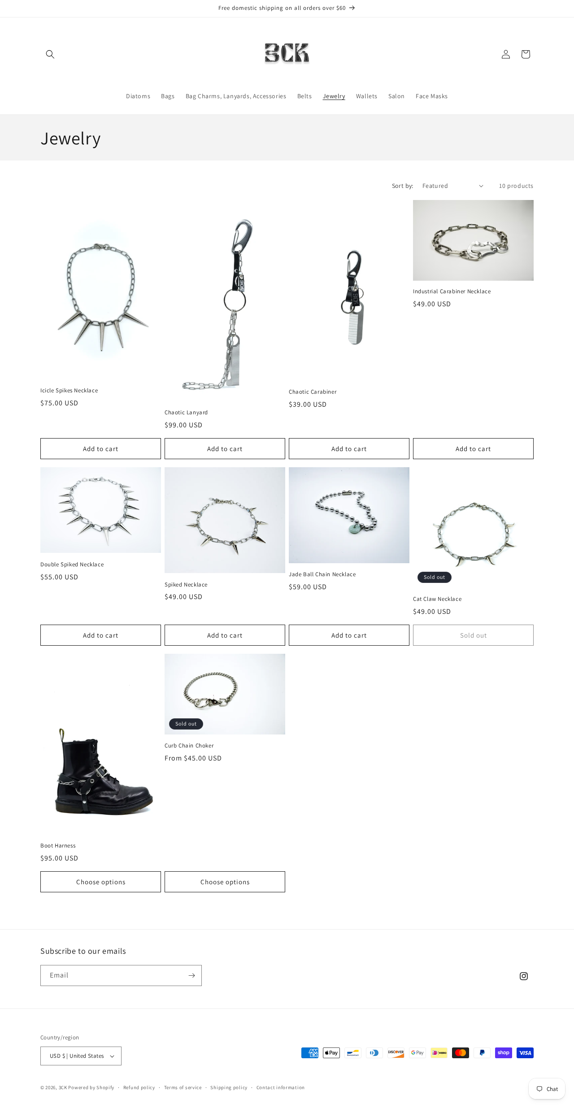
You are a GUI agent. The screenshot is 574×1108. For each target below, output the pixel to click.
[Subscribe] (191, 975)
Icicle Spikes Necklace (69, 390)
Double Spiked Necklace (72, 564)
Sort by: (402, 186)
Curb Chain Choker (189, 745)
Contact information (281, 1087)
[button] (50, 54)
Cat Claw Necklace (437, 599)
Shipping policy (229, 1087)
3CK (63, 1087)
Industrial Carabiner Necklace (452, 291)
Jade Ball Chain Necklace (322, 574)
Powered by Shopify (91, 1087)
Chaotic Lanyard (186, 412)
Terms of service (183, 1087)
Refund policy (139, 1087)
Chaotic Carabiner (312, 391)
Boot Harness (57, 845)
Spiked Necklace (186, 584)
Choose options (101, 882)
